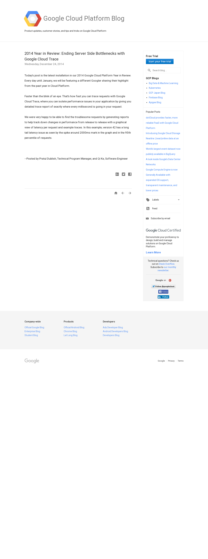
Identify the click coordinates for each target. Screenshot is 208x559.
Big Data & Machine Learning (163, 83)
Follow (165, 292)
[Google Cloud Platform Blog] (83, 26)
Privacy (171, 361)
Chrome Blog (70, 331)
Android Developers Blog (115, 331)
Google (161, 361)
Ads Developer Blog (113, 327)
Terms (180, 361)
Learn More (153, 252)
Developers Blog (111, 335)
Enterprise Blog (32, 331)
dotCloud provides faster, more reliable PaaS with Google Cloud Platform (162, 122)
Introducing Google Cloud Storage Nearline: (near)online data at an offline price (163, 138)
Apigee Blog (155, 102)
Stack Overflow (166, 264)
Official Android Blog (74, 327)
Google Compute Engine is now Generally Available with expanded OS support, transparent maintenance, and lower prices (162, 180)
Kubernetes (155, 88)
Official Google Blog (34, 327)
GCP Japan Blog (157, 92)
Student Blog (31, 335)
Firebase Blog (156, 97)
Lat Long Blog (71, 335)
